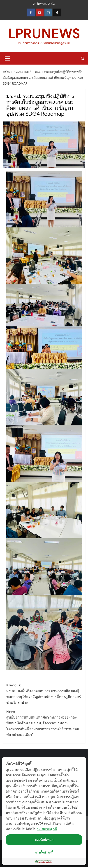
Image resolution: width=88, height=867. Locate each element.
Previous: (43, 694)
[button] (7, 57)
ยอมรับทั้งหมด (44, 840)
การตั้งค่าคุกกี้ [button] (44, 852)
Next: (42, 723)
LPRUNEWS (44, 33)
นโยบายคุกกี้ (47, 829)
